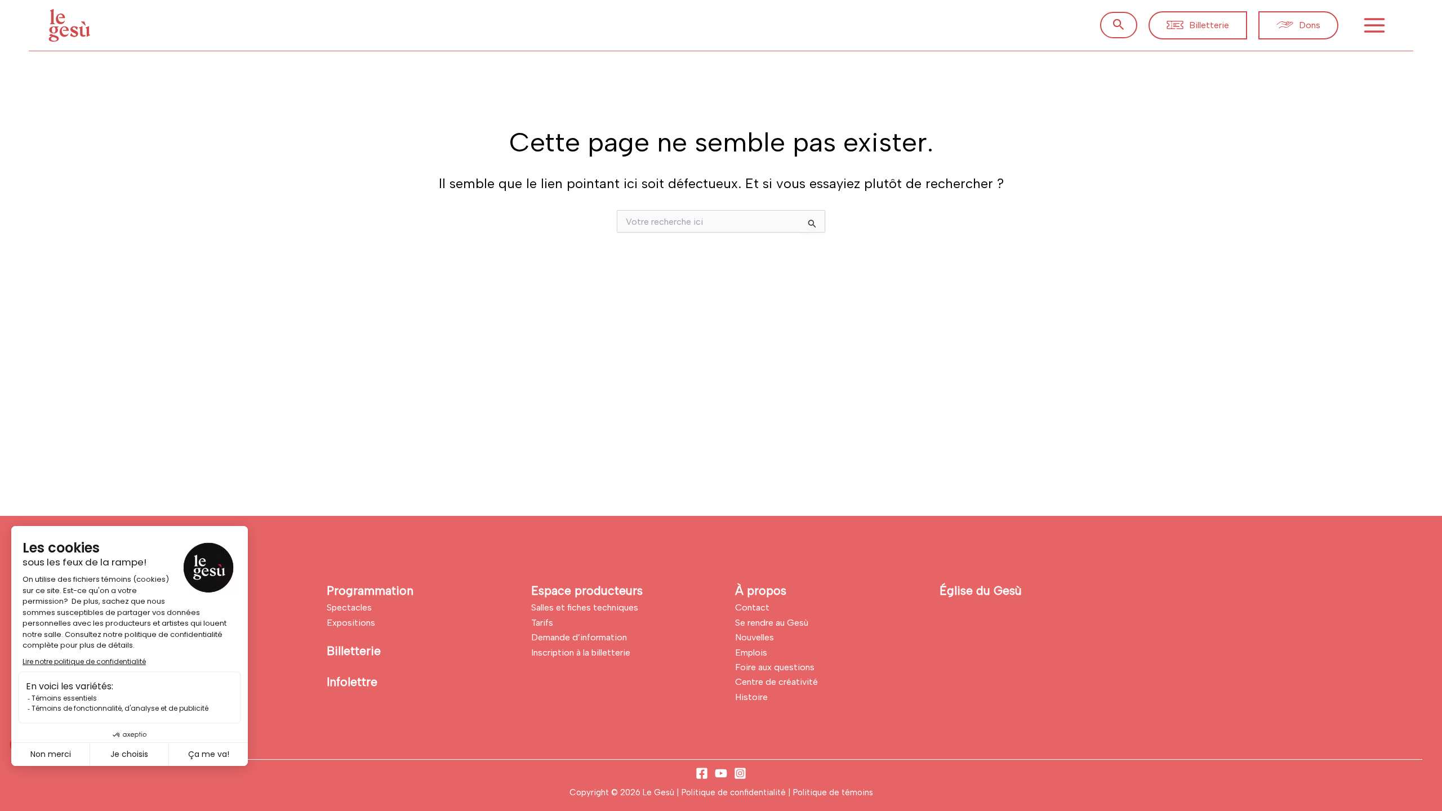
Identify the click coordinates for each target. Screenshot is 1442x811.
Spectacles (349, 607)
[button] (1118, 25)
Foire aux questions (775, 667)
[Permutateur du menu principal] (1374, 25)
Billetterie (354, 651)
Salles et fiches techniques (584, 607)
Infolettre (352, 682)
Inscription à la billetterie (580, 652)
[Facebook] (702, 773)
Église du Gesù (981, 590)
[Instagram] (740, 773)
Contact (752, 607)
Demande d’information (579, 637)
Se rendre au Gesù (771, 622)
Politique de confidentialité (735, 792)
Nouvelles (754, 637)
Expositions (351, 622)
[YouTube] (721, 773)
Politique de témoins (833, 792)
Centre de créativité (776, 681)
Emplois (751, 652)
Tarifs (542, 622)
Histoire (751, 697)
